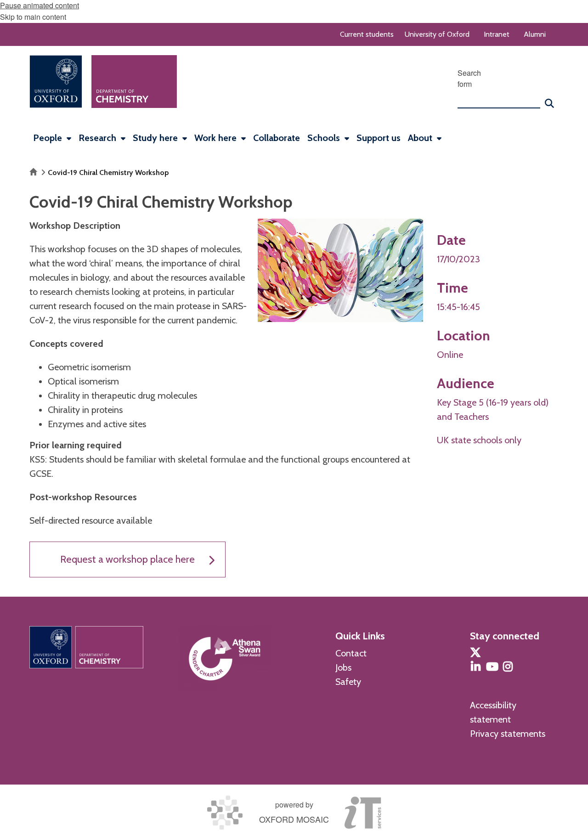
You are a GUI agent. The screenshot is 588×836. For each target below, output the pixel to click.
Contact (351, 653)
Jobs (343, 667)
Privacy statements (507, 733)
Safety (348, 681)
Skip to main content (33, 16)
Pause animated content (39, 5)
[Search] (549, 99)
